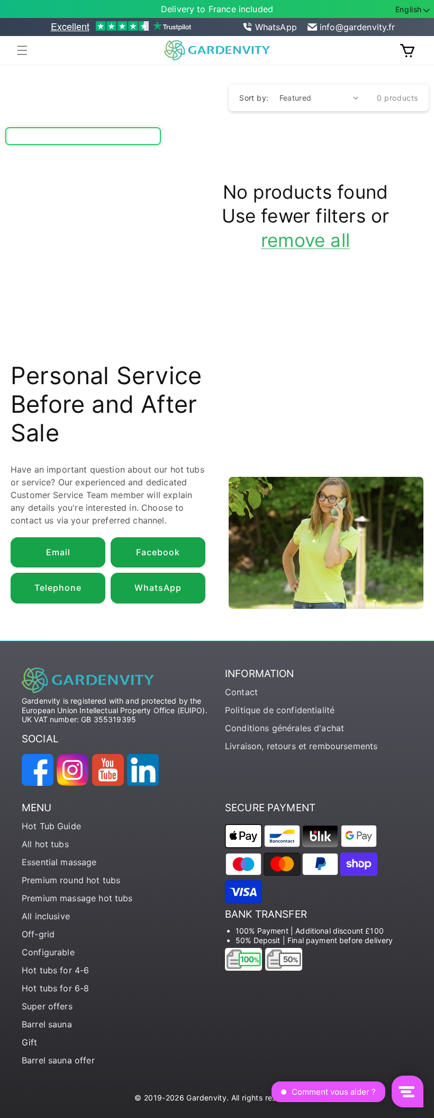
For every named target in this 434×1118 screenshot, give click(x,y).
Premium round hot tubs (71, 880)
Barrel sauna (47, 1024)
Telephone (58, 587)
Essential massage (59, 862)
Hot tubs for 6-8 (55, 988)
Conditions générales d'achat (284, 728)
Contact (241, 692)
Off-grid (38, 934)
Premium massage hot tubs (77, 898)
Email (58, 552)
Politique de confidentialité (279, 710)
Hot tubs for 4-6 (55, 970)
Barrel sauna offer (58, 1060)
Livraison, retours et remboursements (301, 746)
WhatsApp (276, 27)
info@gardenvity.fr (357, 27)
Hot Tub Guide (51, 826)
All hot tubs (45, 844)
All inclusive (46, 916)
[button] (22, 50)
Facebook (158, 552)
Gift (30, 1042)
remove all (305, 240)
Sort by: (253, 97)
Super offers (47, 1006)
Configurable (48, 952)
